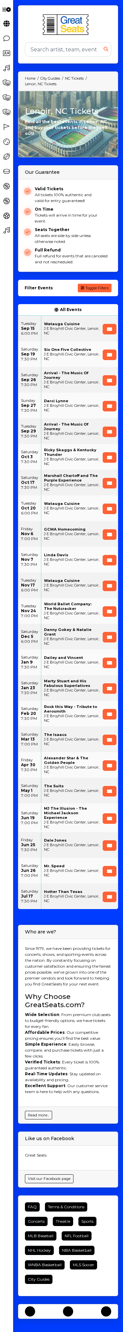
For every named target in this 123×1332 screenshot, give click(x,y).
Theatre (63, 1221)
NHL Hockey (39, 1250)
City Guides (39, 1279)
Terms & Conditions (66, 1206)
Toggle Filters (96, 288)
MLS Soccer (83, 1264)
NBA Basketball (77, 1250)
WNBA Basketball (45, 1264)
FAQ (32, 1206)
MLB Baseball (40, 1235)
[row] (68, 328)
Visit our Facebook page (49, 1178)
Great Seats (36, 1155)
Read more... (38, 1115)
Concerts (36, 1221)
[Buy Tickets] (109, 329)
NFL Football (77, 1235)
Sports (87, 1221)
